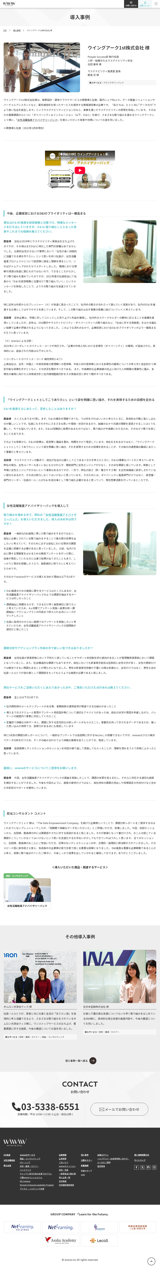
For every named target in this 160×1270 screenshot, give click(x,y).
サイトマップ (139, 1160)
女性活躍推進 (9, 1160)
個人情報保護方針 (141, 1154)
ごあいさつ (63, 1162)
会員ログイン (103, 1154)
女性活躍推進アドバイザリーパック (37, 120)
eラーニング (25, 1162)
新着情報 (84, 1165)
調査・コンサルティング (30, 1158)
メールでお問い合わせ (122, 1109)
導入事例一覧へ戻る (76, 1061)
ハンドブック (25, 1170)
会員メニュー (145, 5)
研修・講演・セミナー (29, 1166)
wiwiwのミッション (67, 1166)
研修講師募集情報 (66, 1185)
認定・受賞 (63, 1170)
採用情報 (62, 1181)
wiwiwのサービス (27, 1154)
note (83, 1174)
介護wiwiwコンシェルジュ (31, 1177)
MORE (7, 951)
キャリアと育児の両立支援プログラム (36, 1173)
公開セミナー (86, 1160)
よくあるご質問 (103, 1162)
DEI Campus (25, 1181)
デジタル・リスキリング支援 (32, 1188)
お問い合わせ (131, 5)
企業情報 (62, 1154)
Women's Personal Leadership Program (37, 1185)
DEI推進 (7, 1154)
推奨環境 (101, 1166)
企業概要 (62, 1158)
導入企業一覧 (64, 1177)
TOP (5, 30)
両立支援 (7, 1165)
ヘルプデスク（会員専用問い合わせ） (113, 1158)
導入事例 (17, 30)
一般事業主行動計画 (67, 1173)
